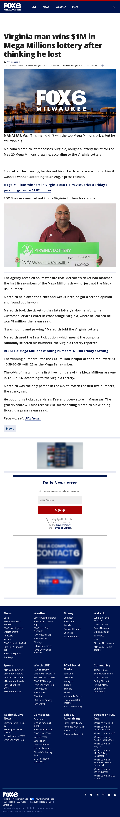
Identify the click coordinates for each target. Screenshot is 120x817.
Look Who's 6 (101, 624)
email (115, 794)
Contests (38, 719)
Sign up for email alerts (42, 724)
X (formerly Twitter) (73, 696)
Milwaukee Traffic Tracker (103, 648)
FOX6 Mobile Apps (43, 729)
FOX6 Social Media (72, 667)
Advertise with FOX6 (74, 726)
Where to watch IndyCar (102, 745)
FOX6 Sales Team (73, 722)
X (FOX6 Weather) (73, 706)
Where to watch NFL (104, 722)
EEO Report (39, 740)
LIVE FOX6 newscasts (44, 673)
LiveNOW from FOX (44, 684)
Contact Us (42, 715)
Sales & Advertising (72, 716)
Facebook (69, 677)
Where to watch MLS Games (104, 777)
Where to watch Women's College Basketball (102, 762)
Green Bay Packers (13, 673)
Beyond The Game (13, 677)
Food (96, 639)
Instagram (69, 681)
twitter (91, 794)
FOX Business (10, 65)
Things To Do (101, 669)
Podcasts (8, 635)
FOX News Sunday (43, 699)
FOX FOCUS (70, 730)
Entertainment (11, 631)
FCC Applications (42, 748)
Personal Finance (72, 629)
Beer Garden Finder (103, 673)
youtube (109, 794)
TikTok (67, 684)
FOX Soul (38, 696)
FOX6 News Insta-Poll (15, 643)
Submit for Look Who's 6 (102, 619)
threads (103, 794)
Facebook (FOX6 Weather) (72, 701)
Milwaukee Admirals (14, 681)
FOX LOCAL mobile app (13, 648)
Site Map (8, 657)
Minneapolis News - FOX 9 (14, 731)
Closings (38, 642)
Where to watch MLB (104, 733)
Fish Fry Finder (101, 677)
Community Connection (99, 690)
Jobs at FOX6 (40, 737)
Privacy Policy (63, 524)
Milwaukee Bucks (12, 691)
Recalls (67, 625)
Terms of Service (62, 527)
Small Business (71, 636)
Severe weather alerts (45, 617)
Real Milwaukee (102, 628)
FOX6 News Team (43, 733)
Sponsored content (73, 734)
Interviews (99, 635)
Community (102, 665)
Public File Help (41, 744)
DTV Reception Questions (41, 760)
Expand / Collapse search (114, 6)
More (75, 6)
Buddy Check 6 (101, 681)
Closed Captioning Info (43, 753)
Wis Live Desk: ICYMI (44, 677)
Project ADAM (101, 684)
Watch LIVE (42, 665)
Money (68, 613)
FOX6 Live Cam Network (41, 629)
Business (68, 632)
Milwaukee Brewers (14, 669)
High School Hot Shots (12, 686)
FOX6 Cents (70, 621)
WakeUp (99, 613)
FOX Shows (39, 703)
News (20, 65)
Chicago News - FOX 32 (14, 724)
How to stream (41, 669)
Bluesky (68, 692)
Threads (68, 688)
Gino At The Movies (104, 643)
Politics (7, 639)
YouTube (68, 673)
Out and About (101, 631)
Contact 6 (69, 617)
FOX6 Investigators (13, 628)
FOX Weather (40, 638)
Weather (40, 613)
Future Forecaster (43, 645)
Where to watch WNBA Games (102, 770)
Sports (8, 665)
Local (6, 617)
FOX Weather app (43, 634)
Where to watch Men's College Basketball (102, 753)
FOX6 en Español (12, 653)
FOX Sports (39, 692)
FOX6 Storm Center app (43, 623)
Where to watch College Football (102, 728)
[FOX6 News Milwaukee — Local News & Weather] (14, 7)
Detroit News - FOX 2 (14, 736)
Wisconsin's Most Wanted (12, 623)
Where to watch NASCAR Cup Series (104, 738)
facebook (85, 794)
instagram (97, 794)
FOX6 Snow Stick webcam (42, 651)
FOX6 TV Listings (42, 681)
